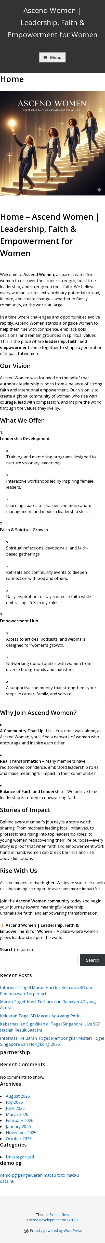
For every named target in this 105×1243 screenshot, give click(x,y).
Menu (55, 57)
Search (16, 949)
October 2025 (19, 1138)
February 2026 (19, 1120)
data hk (7, 1181)
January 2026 (18, 1126)
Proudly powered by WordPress (56, 1230)
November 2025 (21, 1132)
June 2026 (15, 1108)
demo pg (8, 1175)
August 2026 (18, 1096)
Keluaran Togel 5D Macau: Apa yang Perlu (40, 1016)
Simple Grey (59, 1214)
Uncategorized (20, 1157)
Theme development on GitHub (52, 1219)
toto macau (68, 1175)
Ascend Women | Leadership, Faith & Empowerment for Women (53, 22)
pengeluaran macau (37, 1175)
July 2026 (14, 1102)
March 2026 (17, 1114)
